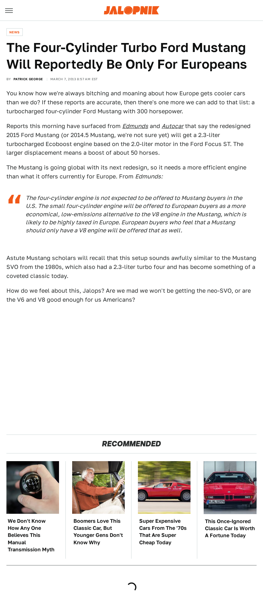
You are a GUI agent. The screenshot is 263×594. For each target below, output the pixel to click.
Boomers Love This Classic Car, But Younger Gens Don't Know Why (98, 532)
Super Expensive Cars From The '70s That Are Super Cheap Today (163, 532)
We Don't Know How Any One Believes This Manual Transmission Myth (31, 535)
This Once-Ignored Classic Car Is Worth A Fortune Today (230, 528)
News (14, 32)
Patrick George (28, 79)
